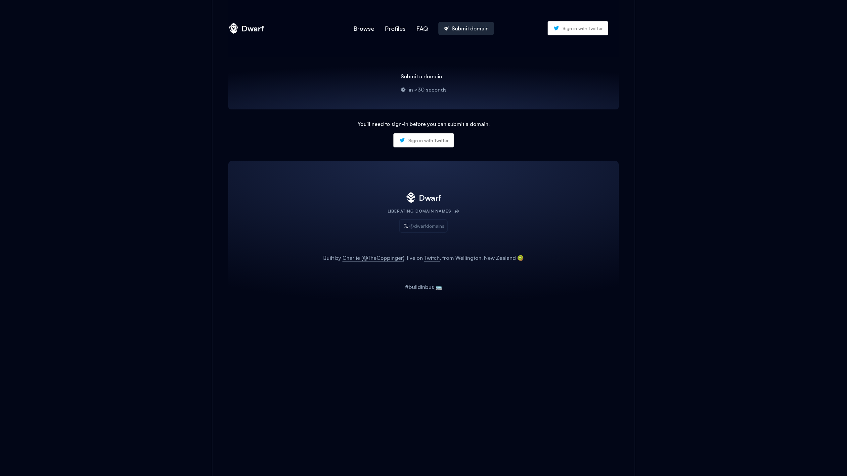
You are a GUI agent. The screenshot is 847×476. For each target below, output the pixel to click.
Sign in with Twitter (582, 28)
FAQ (422, 28)
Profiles (395, 28)
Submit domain (470, 28)
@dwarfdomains (426, 226)
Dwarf (253, 28)
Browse (363, 28)
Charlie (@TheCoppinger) (373, 258)
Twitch (432, 258)
